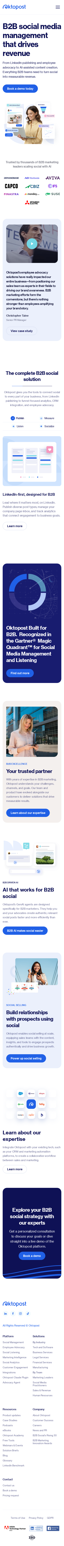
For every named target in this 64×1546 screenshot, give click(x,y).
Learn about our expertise (28, 812)
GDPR (50, 1517)
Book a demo (32, 1255)
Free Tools (8, 1440)
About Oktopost (41, 1415)
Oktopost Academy (13, 1435)
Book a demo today (20, 88)
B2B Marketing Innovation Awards (42, 1441)
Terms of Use (18, 1517)
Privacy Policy (36, 1517)
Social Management (13, 1342)
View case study (22, 331)
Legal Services (41, 1357)
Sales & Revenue (42, 1390)
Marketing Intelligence (14, 1357)
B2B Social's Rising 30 (45, 1435)
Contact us (8, 1485)
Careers (37, 1425)
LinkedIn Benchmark (13, 1465)
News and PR (40, 1430)
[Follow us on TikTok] (28, 1313)
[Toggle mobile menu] (57, 7)
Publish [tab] (20, 418)
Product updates (12, 1415)
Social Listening (11, 1352)
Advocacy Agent (11, 1382)
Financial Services (42, 1362)
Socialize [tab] (49, 426)
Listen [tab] (20, 426)
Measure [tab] (49, 418)
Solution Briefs (11, 1450)
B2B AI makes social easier (25, 930)
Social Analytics (11, 1362)
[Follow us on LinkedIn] (5, 1313)
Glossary (7, 1460)
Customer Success (43, 1420)
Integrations (9, 1372)
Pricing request (11, 1495)
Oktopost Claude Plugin (15, 1377)
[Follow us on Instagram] (20, 1313)
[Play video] (32, 243)
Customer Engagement (15, 1367)
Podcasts (8, 1425)
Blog (5, 1455)
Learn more (14, 526)
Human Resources (42, 1395)
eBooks (7, 1430)
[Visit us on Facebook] (13, 1313)
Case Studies (10, 1420)
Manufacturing (40, 1367)
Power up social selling (26, 1058)
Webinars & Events (13, 1445)
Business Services (42, 1352)
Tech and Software (43, 1347)
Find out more (20, 673)
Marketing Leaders (43, 1377)
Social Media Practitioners (40, 1384)
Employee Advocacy (14, 1347)
